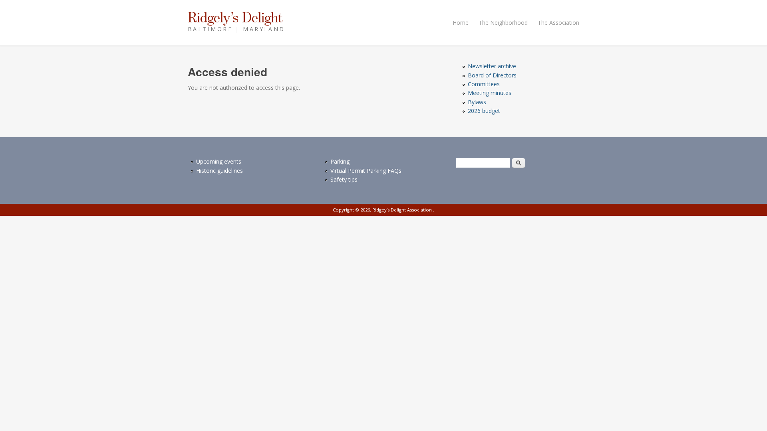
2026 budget (484, 111)
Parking (340, 161)
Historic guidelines (219, 170)
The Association (558, 22)
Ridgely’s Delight (235, 17)
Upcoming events (218, 161)
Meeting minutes (489, 93)
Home (461, 22)
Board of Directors (492, 75)
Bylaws (477, 102)
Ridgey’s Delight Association (402, 210)
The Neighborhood (503, 22)
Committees (484, 84)
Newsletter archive (492, 66)
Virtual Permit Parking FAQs (365, 170)
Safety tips (344, 179)
